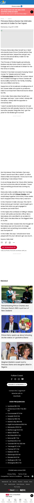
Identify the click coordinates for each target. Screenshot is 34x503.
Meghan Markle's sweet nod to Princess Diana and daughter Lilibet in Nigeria (17, 355)
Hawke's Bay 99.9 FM (15, 422)
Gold (5, 484)
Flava (30, 481)
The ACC (20, 481)
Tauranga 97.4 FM (14, 446)
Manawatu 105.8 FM (14, 427)
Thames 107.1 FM (13, 449)
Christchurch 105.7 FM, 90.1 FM (17, 410)
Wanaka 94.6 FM (13, 457)
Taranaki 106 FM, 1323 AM (16, 444)
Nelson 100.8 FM (13, 433)
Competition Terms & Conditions (11, 476)
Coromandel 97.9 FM (15, 413)
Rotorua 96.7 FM (13, 438)
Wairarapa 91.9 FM (14, 455)
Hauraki (26, 481)
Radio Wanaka (20, 484)
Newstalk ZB (5, 481)
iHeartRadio (17, 396)
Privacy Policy (11, 474)
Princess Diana (8, 76)
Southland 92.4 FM (14, 441)
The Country (17, 487)
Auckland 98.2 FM (14, 406)
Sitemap (26, 476)
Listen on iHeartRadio (17, 495)
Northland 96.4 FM (14, 435)
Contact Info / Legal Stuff (17, 391)
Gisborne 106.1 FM (14, 419)
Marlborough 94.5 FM (15, 430)
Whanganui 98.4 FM (14, 463)
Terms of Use (22, 474)
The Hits (15, 481)
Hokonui (28, 484)
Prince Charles (21, 194)
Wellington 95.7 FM (14, 460)
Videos (10, 18)
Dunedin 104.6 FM (14, 416)
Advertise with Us (17, 393)
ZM (10, 481)
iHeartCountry (11, 484)
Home (2, 18)
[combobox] (14, 242)
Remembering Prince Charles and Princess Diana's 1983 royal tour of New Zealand (17, 299)
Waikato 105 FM (13, 452)
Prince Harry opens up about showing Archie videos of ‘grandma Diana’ (17, 327)
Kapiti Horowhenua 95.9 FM (17, 424)
